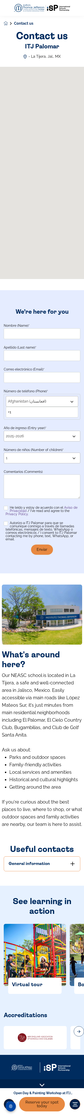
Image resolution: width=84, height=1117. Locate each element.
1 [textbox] (6, 458)
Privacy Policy (17, 514)
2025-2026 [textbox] (15, 436)
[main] (42, 566)
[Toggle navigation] (75, 1104)
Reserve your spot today (41, 1104)
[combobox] (42, 401)
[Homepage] (9, 23)
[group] (35, 1037)
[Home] (42, 8)
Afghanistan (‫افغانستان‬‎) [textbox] (27, 401)
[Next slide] (79, 1031)
